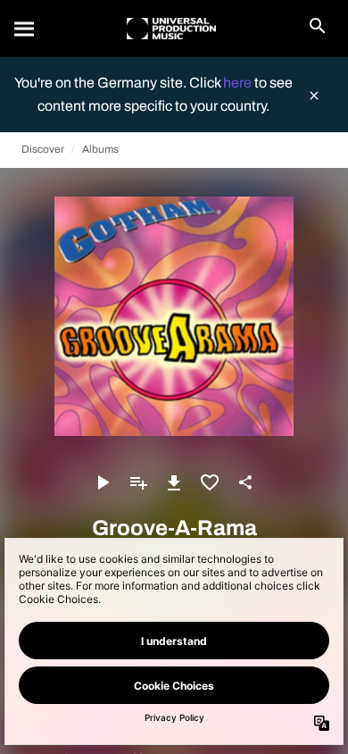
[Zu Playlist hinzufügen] (138, 482)
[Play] (102, 482)
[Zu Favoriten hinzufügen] (209, 482)
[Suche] (25, 28)
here (238, 82)
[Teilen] (245, 482)
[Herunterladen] (174, 482)
